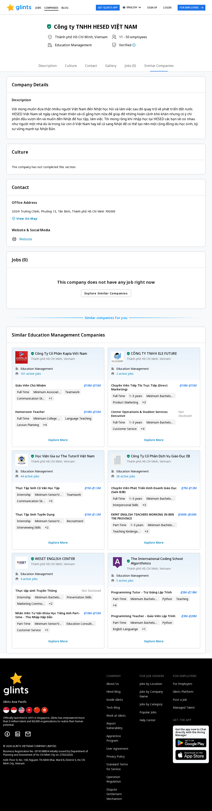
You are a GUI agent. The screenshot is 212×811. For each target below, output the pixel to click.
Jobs (38, 7)
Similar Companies (159, 66)
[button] (49, 26)
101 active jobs (30, 374)
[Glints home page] (19, 7)
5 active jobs (125, 580)
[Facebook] (7, 734)
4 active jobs (29, 579)
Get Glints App (108, 7)
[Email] (28, 734)
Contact (91, 66)
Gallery (110, 66)
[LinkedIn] (17, 734)
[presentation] (19, 7)
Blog (64, 7)
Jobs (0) (130, 66)
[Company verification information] (134, 45)
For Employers (189, 7)
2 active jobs (125, 374)
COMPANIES (51, 7)
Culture (71, 66)
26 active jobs (125, 476)
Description (48, 66)
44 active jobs (29, 476)
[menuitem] (132, 7)
